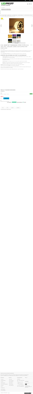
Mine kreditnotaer (11, 381)
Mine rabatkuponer (11, 385)
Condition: (3, 49)
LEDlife (12, 107)
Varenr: (1, 49)
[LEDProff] (13, 4)
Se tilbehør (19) (2, 91)
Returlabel (2, 385)
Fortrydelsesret (3, 387)
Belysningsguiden (3, 389)
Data (7, 107)
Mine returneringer (11, 380)
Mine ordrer (10, 379)
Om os (2, 386)
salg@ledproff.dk (22, 386)
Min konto (10, 377)
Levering (2, 381)
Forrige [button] (1, 25)
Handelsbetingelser (3, 380)
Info (2, 107)
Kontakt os (2, 379)
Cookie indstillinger (3, 390)
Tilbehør (18, 107)
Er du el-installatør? (27, 393)
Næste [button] (32, 25)
